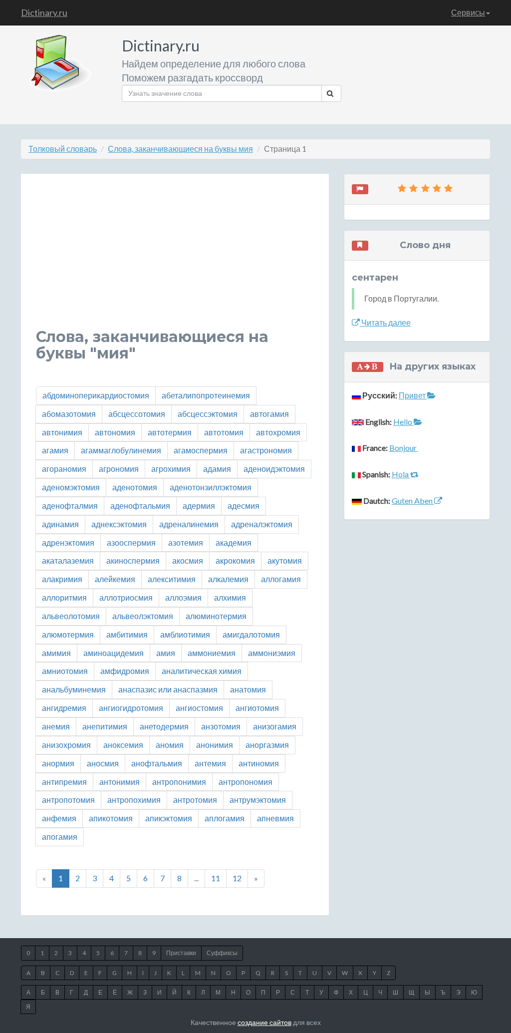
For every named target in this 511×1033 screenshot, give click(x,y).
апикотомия (111, 818)
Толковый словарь (62, 148)
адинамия (60, 524)
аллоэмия (183, 597)
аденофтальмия (140, 505)
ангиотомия (257, 707)
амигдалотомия (251, 634)
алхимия (230, 597)
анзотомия (221, 726)
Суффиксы (222, 953)
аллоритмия (64, 597)
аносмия (103, 763)
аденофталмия (70, 505)
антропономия (245, 781)
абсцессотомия (136, 413)
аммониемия (212, 653)
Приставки (181, 953)
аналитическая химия (202, 671)
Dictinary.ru (44, 12)
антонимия (119, 781)
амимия (56, 653)
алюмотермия (68, 634)
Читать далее (385, 322)
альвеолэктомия (142, 616)
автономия (115, 432)
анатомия (248, 689)
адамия (217, 468)
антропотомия (68, 799)
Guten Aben (413, 500)
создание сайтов (264, 1022)
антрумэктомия (258, 799)
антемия (210, 763)
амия (165, 653)
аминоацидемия (113, 653)
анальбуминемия (74, 689)
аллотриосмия (126, 597)
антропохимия (134, 799)
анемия (56, 726)
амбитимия (127, 634)
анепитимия (104, 726)
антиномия (259, 763)
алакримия (62, 579)
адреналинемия (189, 524)
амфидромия (124, 671)
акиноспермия (133, 560)
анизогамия (274, 726)
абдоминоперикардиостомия (95, 395)
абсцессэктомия (208, 413)
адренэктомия (68, 542)
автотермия (170, 432)
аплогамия (225, 818)
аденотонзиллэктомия (211, 487)
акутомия (284, 560)
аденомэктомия (71, 487)
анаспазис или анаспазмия (168, 689)
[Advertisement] (175, 259)
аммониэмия (271, 653)
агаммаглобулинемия (121, 450)
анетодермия (164, 726)
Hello (403, 421)
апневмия (275, 818)
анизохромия (66, 744)
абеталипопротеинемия (206, 395)
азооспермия (131, 542)
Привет (413, 395)
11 (215, 878)
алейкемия (115, 579)
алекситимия (172, 579)
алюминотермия (216, 616)
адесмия (243, 505)
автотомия (224, 432)
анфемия (59, 818)
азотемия (185, 542)
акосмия (187, 560)
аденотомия (134, 487)
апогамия (59, 836)
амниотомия (65, 671)
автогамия (269, 413)
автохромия (278, 432)
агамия (55, 450)
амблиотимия (185, 634)
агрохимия (171, 468)
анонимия (214, 744)
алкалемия (228, 579)
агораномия (64, 468)
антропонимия (179, 781)
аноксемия (123, 744)
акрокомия (235, 560)
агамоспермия (201, 450)
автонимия (62, 432)
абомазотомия (69, 413)
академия (234, 542)
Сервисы (468, 12)
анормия (58, 763)
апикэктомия (168, 818)
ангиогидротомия (131, 707)
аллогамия (281, 579)
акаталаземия (68, 560)
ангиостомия (199, 707)
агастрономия (266, 450)
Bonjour (403, 447)
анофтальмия (156, 763)
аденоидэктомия (274, 468)
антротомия (195, 799)
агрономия (119, 468)
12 (237, 878)
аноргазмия (267, 744)
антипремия (64, 781)
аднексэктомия (119, 524)
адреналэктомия (261, 524)
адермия (199, 505)
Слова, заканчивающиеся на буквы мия (180, 148)
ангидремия (64, 707)
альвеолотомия (71, 616)
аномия (170, 744)
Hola (401, 474)
